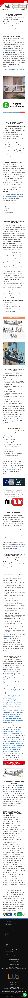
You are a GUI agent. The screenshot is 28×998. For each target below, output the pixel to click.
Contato (6, 954)
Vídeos (6, 925)
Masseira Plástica (15, 743)
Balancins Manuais (8, 672)
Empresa (6, 931)
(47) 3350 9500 (15, 992)
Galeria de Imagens (8, 924)
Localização (7, 933)
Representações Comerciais (10, 955)
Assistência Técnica (8, 943)
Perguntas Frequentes (9, 951)
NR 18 (14, 237)
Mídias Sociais (7, 935)
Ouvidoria (6, 944)
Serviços (6, 941)
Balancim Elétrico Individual (10, 923)
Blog (5, 953)
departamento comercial (16, 546)
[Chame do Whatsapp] (14, 105)
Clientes (6, 934)
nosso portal (14, 759)
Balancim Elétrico (8, 921)
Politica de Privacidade (9, 945)
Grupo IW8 (14, 996)
